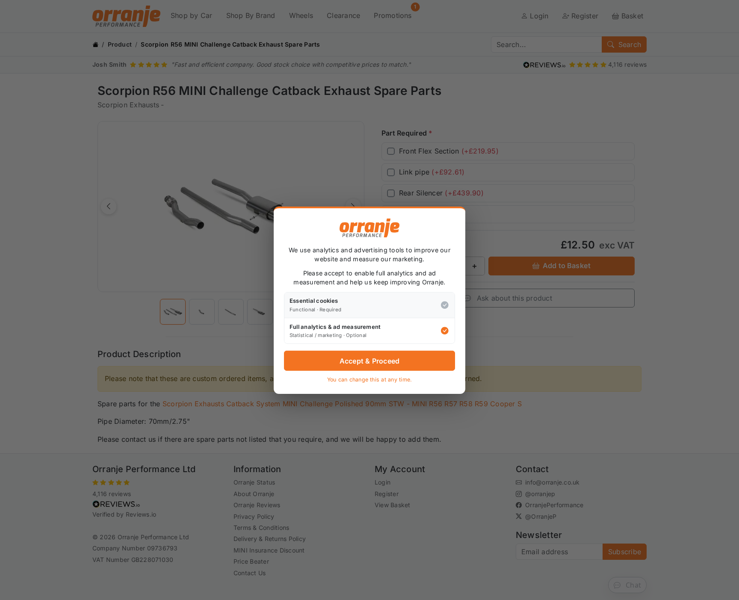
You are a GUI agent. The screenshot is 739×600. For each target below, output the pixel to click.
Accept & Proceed (370, 360)
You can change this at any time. (369, 379)
